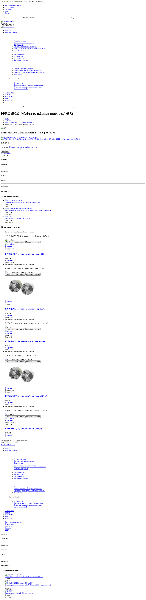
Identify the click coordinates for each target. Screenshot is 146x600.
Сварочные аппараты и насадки (25, 47)
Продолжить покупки (33, 242)
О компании (9, 7)
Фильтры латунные (21, 50)
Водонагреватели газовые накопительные (29, 85)
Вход (7, 13)
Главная (8, 30)
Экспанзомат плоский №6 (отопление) (19, 218)
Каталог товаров (11, 32)
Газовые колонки (20, 41)
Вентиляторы (19, 56)
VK (14, 445)
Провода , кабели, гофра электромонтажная (30, 49)
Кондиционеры (19, 54)
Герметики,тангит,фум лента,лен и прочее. (29, 72)
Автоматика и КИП (21, 89)
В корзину (5, 151)
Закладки (8, 9)
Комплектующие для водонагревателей (28, 87)
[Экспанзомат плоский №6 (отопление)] (75, 217)
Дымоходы (18, 74)
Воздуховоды (18, 45)
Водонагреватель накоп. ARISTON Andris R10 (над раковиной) (28, 210)
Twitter (10, 445)
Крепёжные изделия (21, 60)
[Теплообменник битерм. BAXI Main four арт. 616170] (75, 200)
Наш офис (9, 96)
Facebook (4, 445)
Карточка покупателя (13, 5)
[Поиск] (73, 18)
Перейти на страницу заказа (15, 242)
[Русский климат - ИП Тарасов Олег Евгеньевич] (7, 21)
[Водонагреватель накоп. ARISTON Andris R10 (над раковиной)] (75, 209)
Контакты (8, 100)
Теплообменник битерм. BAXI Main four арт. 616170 (24, 202)
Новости (8, 11)
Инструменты (19, 58)
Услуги (7, 94)
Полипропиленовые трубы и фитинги (28, 70)
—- (10, 52)
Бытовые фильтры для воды (24, 43)
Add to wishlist (6, 153)
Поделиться (5, 155)
